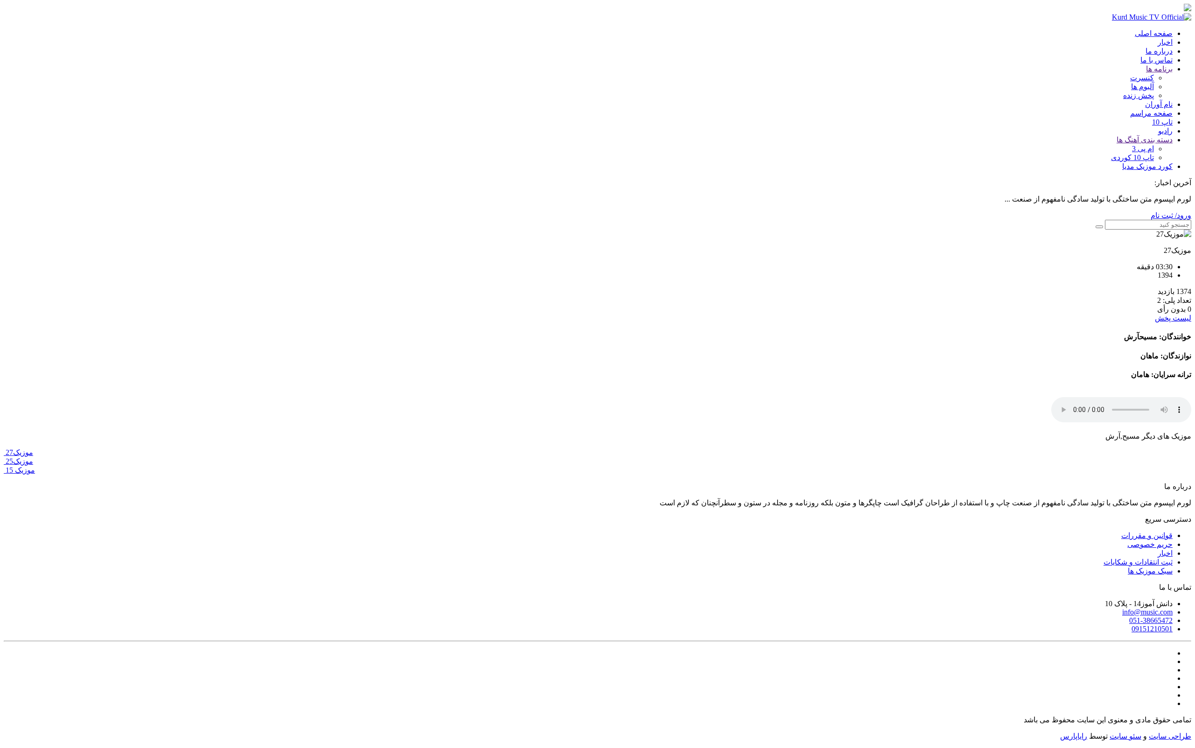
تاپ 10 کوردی (1132, 157)
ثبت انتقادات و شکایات (1138, 562)
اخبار (1165, 42)
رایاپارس (1073, 736)
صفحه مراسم (1151, 113)
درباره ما (1159, 51)
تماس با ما (1156, 60)
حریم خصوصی (1150, 544)
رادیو (1165, 131)
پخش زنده (1138, 95)
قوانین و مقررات (1147, 535)
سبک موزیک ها (1150, 571)
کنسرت (1142, 78)
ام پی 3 (1143, 149)
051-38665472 (1151, 620)
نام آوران (1159, 104)
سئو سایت (1125, 736)
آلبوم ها (1142, 87)
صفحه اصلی (1154, 33)
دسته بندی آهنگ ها (1145, 140)
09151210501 (1152, 629)
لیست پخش (1173, 318)
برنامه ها (1159, 69)
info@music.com (1147, 612)
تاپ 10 (1162, 122)
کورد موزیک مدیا (1147, 166)
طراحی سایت (1170, 736)
